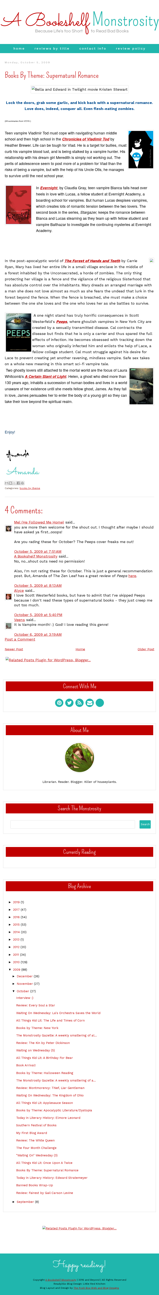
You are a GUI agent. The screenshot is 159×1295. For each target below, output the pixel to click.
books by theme (30, 488)
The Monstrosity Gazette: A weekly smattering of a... (56, 1080)
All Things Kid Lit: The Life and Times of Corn (50, 1020)
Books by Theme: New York (37, 1028)
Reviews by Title (52, 48)
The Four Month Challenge (36, 1148)
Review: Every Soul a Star (35, 1005)
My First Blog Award (31, 1133)
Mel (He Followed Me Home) (39, 522)
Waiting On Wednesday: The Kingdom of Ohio (50, 1095)
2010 (17, 962)
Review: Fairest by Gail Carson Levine (44, 1193)
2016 (17, 917)
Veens (19, 620)
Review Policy (131, 48)
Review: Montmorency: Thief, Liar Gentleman (50, 1088)
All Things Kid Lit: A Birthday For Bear (44, 1058)
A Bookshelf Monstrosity (35, 556)
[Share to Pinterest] (22, 483)
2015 (17, 924)
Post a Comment (20, 639)
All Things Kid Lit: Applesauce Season (44, 1103)
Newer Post (14, 649)
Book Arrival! (26, 1065)
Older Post (146, 649)
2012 (16, 947)
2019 (17, 902)
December (25, 976)
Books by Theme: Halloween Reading (44, 1073)
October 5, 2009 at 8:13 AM (38, 585)
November (25, 984)
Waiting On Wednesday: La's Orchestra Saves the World (58, 1013)
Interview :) (24, 998)
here (132, 576)
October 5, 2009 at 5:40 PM (38, 615)
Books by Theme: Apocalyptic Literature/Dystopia (54, 1110)
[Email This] (7, 483)
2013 (16, 939)
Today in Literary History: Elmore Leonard (48, 1118)
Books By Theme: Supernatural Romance (47, 1170)
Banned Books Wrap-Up (34, 1185)
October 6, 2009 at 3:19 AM (38, 634)
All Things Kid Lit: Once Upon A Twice (44, 1163)
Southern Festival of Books (36, 1125)
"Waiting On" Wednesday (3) (37, 1155)
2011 (16, 955)
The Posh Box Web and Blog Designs (96, 1287)
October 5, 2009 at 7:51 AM (37, 551)
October (23, 991)
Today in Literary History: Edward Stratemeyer (52, 1178)
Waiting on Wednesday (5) (35, 1050)
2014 (17, 932)
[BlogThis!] (10, 483)
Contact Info (92, 48)
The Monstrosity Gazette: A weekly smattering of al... (56, 1035)
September (26, 1202)
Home (19, 48)
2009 (17, 970)
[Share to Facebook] (18, 483)
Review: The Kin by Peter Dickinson (43, 1043)
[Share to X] (14, 483)
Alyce (19, 590)
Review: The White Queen (35, 1140)
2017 (17, 910)
